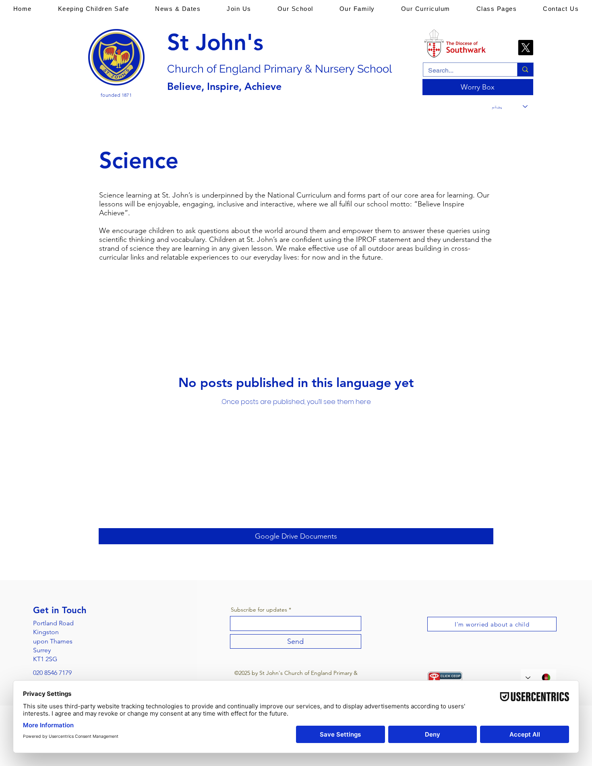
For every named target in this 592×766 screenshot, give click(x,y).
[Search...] (525, 69)
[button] (93, 8)
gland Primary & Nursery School (312, 68)
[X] (525, 47)
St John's (215, 42)
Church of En (199, 68)
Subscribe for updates (259, 609)
